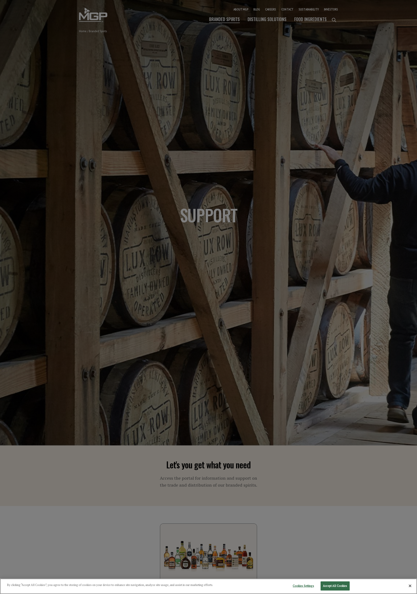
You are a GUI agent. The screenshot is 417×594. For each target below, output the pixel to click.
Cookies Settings (303, 586)
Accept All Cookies (335, 586)
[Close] (410, 586)
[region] (208, 586)
